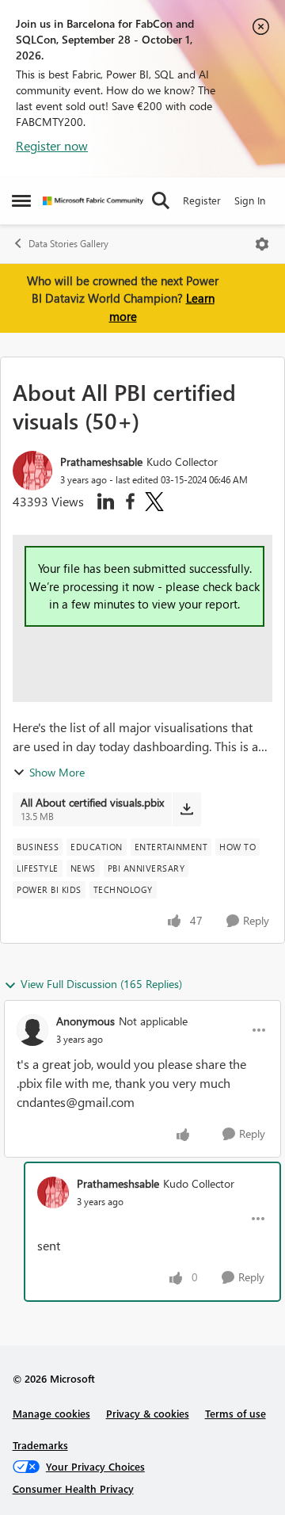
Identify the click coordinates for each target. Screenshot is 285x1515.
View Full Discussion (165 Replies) (101, 983)
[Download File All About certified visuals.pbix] (186, 809)
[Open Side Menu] (21, 200)
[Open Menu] (262, 244)
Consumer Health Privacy (73, 1488)
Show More (57, 772)
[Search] (160, 200)
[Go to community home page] (93, 201)
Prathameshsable (101, 461)
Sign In (249, 200)
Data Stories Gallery (68, 244)
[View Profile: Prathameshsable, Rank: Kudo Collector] (32, 470)
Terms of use (235, 1413)
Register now (52, 145)
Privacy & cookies (147, 1413)
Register (202, 200)
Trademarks (40, 1445)
